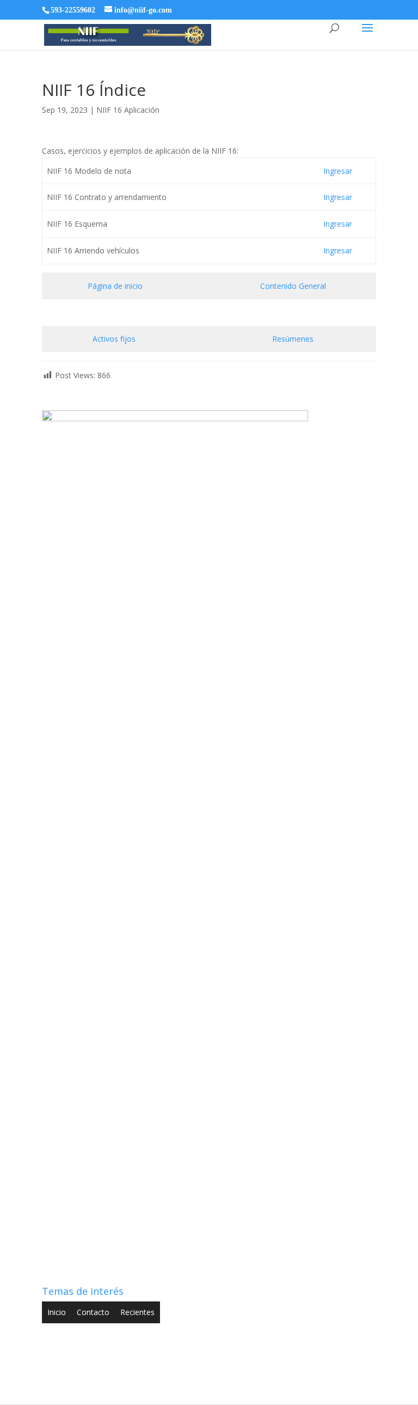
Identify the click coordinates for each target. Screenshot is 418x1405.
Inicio (56, 1312)
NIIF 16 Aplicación (127, 110)
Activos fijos (115, 339)
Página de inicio (115, 286)
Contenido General (293, 286)
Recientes (137, 1312)
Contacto (93, 1312)
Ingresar (337, 171)
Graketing (302, 1389)
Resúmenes (293, 339)
